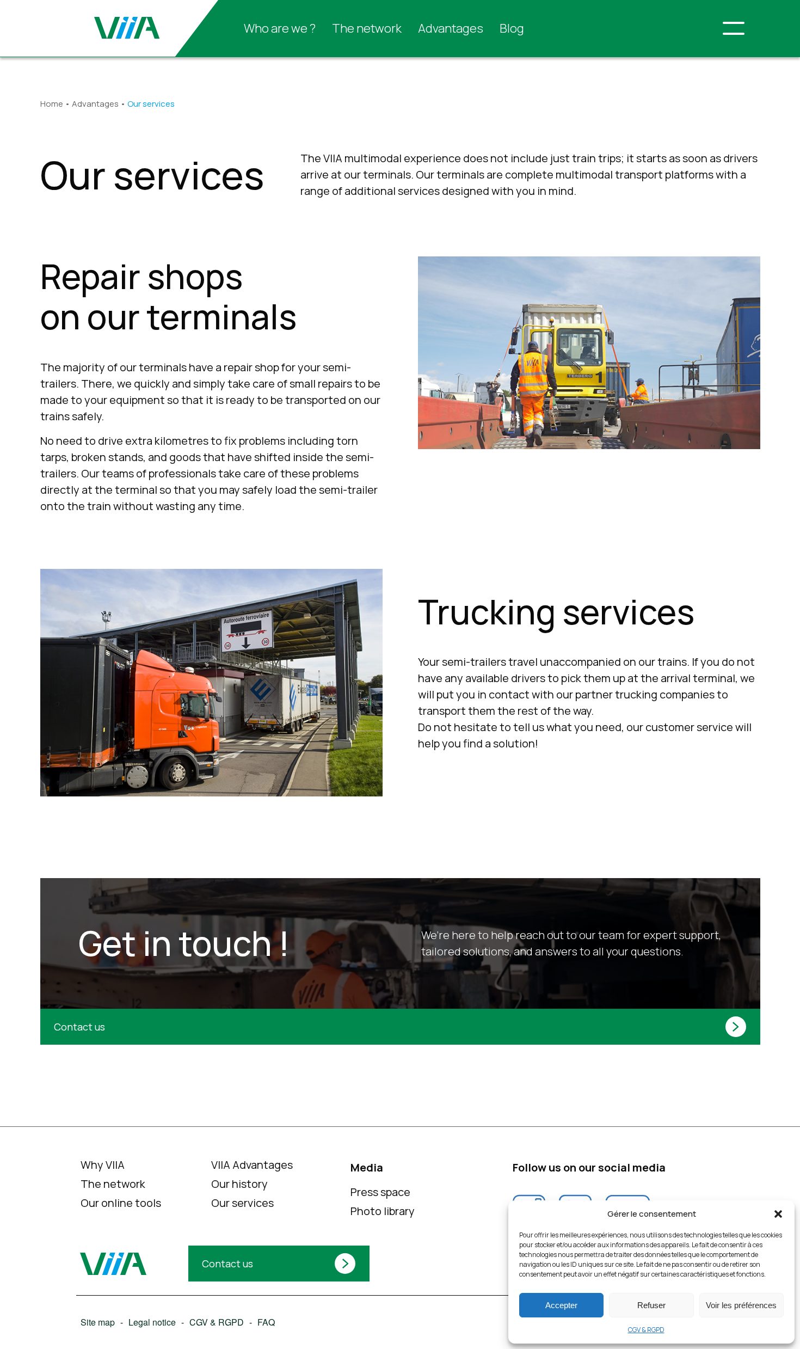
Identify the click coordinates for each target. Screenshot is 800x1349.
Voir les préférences (741, 1305)
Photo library (382, 1211)
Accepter (561, 1305)
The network (367, 28)
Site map (97, 1322)
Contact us (79, 1026)
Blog (512, 28)
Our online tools (120, 1202)
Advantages (450, 28)
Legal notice (151, 1322)
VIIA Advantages (252, 1164)
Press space (380, 1192)
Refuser (651, 1305)
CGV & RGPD (646, 1329)
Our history (239, 1183)
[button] (778, 1214)
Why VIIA (102, 1164)
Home (51, 103)
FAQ (265, 1322)
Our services (242, 1202)
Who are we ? (280, 28)
